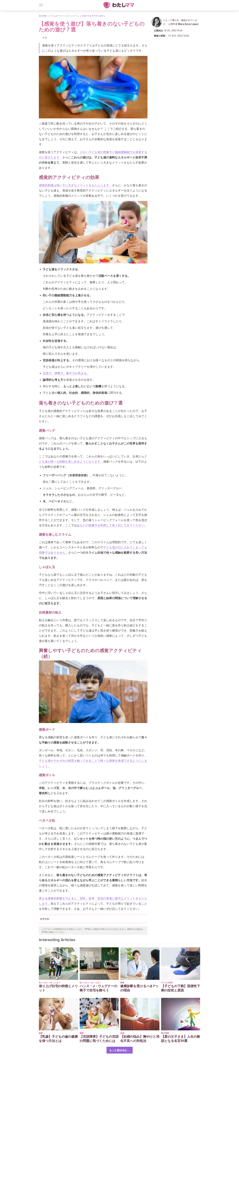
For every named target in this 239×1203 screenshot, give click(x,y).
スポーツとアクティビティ (93, 16)
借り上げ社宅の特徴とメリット (58, 988)
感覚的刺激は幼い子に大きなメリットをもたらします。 (75, 185)
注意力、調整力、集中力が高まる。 (66, 373)
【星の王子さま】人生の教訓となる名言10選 (180, 1039)
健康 (122, 982)
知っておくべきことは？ (49, 982)
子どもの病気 (167, 982)
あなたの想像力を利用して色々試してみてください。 (112, 525)
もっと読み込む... (119, 1050)
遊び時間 (43, 16)
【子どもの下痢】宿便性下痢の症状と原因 (180, 988)
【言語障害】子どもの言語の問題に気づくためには (99, 1039)
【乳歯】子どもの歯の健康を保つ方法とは (58, 1039)
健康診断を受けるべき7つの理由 (139, 988)
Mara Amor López (188, 24)
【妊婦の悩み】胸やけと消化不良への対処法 (139, 1039)
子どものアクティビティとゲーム (64, 16)
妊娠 (122, 1033)
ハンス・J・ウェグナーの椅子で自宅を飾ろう (98, 988)
